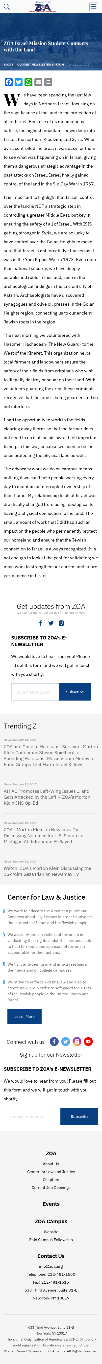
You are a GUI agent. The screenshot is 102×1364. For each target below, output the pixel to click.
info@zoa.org (51, 1266)
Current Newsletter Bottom (40, 64)
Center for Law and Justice (51, 1171)
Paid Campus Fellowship (51, 1239)
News (8, 740)
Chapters (51, 1179)
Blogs (8, 64)
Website (51, 1231)
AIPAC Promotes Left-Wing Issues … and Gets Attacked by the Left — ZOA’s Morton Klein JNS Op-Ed (47, 797)
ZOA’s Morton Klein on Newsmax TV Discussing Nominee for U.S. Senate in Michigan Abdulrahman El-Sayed (43, 835)
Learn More (24, 1016)
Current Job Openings (51, 1187)
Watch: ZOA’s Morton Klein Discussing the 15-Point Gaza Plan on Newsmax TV (47, 871)
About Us (51, 1163)
